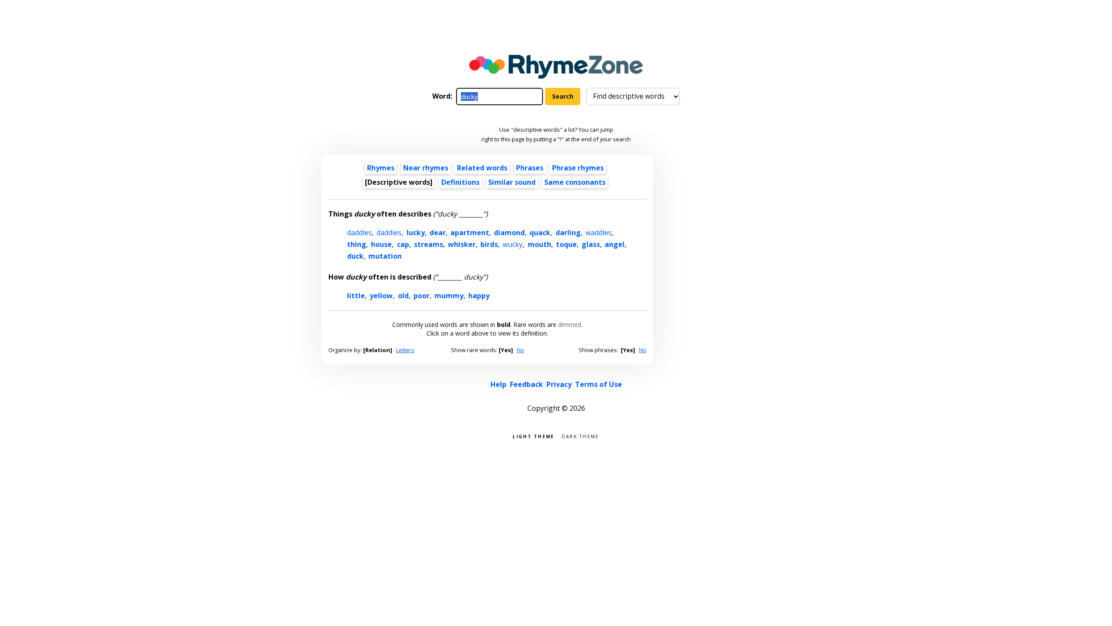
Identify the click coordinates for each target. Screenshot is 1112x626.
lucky (416, 232)
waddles (599, 232)
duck (355, 256)
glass (591, 244)
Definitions (460, 182)
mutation (385, 256)
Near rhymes (425, 168)
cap (403, 244)
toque (566, 244)
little (356, 295)
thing (356, 244)
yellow (381, 295)
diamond (509, 232)
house (381, 244)
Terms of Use (598, 384)
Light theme (533, 436)
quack (540, 232)
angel (615, 244)
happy (479, 295)
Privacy (559, 384)
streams (428, 244)
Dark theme (580, 436)
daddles (359, 232)
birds (489, 244)
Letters (405, 350)
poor (422, 295)
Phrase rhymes (578, 168)
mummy (448, 295)
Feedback (526, 384)
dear (438, 232)
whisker (462, 244)
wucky (513, 244)
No (520, 350)
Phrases (529, 168)
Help (498, 384)
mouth (539, 244)
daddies (389, 232)
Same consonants (575, 182)
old (403, 295)
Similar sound (512, 182)
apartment (469, 232)
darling (568, 232)
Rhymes (380, 168)
